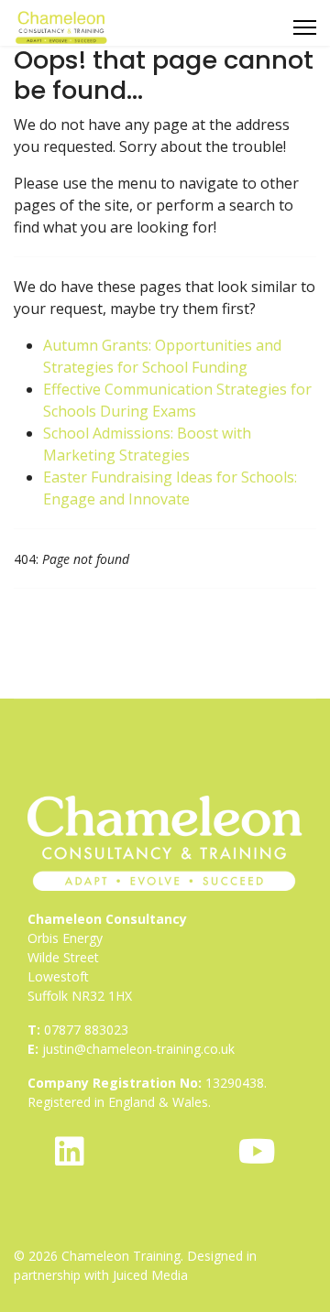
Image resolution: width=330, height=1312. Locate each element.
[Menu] (304, 27)
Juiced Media (150, 1275)
